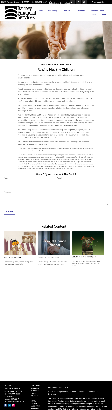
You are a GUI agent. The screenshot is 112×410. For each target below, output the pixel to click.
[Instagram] (13, 405)
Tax (32, 398)
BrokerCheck (53, 394)
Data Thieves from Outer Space (84, 257)
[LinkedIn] (72, 2)
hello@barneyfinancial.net (59, 3)
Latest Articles (36, 406)
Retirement (35, 388)
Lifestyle (34, 403)
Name (6, 178)
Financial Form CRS (60, 387)
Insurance (34, 396)
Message (7, 192)
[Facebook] (78, 2)
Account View (99, 2)
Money (33, 401)
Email (59, 178)
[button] (41, 11)
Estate (33, 393)
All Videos (35, 408)
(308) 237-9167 (41, 2)
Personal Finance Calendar (48, 257)
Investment (35, 391)
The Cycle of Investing (12, 257)
